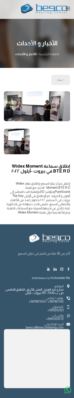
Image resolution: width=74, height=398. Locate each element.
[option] (37, 107)
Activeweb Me (60, 278)
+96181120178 (55, 318)
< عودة (60, 80)
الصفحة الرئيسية (49, 54)
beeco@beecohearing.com (45, 327)
